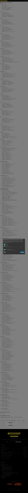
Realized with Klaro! (22, 253)
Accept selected (22, 252)
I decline (5, 252)
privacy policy (11, 242)
